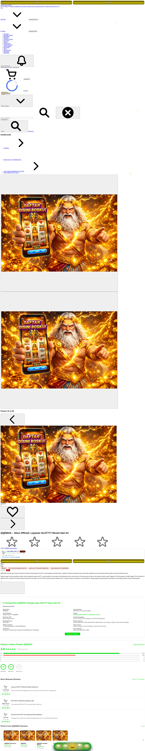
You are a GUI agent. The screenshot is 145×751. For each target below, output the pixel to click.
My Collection (7, 50)
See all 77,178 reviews (138, 679)
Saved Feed (7, 43)
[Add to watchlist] (12, 512)
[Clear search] (68, 113)
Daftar (72, 747)
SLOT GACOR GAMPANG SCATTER (17, 568)
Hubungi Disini (80, 747)
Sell (2, 8)
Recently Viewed (8, 35)
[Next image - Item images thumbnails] (12, 524)
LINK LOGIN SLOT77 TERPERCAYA (59, 568)
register (12, 6)
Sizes (5, 49)
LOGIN (36, 2)
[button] (14, 126)
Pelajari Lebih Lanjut (138, 644)
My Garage (7, 47)
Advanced (31, 131)
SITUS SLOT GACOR (26, 6)
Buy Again (6, 40)
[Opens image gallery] (1, 505)
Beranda (58, 747)
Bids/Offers (7, 36)
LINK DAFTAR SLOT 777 (53, 6)
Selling (5, 42)
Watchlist (6, 38)
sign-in (6, 67)
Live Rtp (87, 747)
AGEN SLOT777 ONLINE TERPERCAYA (38, 568)
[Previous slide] (2, 740)
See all (142, 726)
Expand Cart (27, 79)
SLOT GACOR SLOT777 (38, 6)
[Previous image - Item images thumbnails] (12, 420)
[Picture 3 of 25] (59, 350)
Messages (6, 51)
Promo (65, 747)
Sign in (6, 6)
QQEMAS (17, 6)
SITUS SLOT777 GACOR (8, 557)
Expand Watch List (33, 19)
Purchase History (8, 39)
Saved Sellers (7, 46)
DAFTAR (108, 2)
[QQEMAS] (59, 233)
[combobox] (17, 118)
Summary (6, 34)
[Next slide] (143, 740)
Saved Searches (8, 44)
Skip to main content (6, 5)
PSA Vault (6, 53)
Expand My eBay (33, 31)
